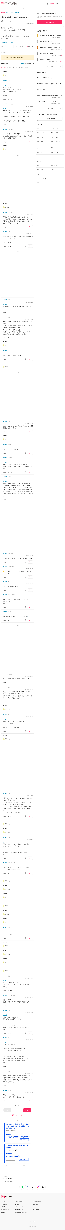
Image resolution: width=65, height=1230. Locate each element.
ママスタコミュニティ (37, 1206)
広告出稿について (5, 1209)
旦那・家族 (40, 137)
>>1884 (5, 842)
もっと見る (50, 67)
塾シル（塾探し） (37, 1209)
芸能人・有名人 (55, 133)
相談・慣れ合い (55, 152)
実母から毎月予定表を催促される (14, 12)
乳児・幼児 (40, 170)
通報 (2, 46)
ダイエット (40, 148)
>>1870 (5, 932)
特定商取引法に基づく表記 (21, 1212)
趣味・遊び (40, 152)
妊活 (38, 165)
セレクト (39, 183)
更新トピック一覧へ (17, 1115)
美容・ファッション (55, 142)
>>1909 (5, 85)
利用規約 (17, 1204)
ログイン (57, 3)
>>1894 (5, 481)
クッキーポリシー (19, 1209)
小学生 (52, 170)
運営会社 (3, 1212)
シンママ (53, 174)
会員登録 (52, 3)
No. (5, 80)
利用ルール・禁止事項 (7, 1178)
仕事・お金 (54, 148)
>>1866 (5, 981)
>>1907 (5, 304)
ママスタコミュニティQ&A (8, 1181)
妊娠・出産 (54, 165)
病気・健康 (40, 141)
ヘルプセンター (4, 1204)
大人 (38, 157)
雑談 (12, 42)
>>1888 (5, 462)
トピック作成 (50, 22)
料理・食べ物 (54, 137)
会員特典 (3, 1206)
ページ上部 (32, 1221)
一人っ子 (5, 42)
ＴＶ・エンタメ (41, 133)
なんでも (39, 128)
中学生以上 (40, 174)
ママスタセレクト (37, 1204)
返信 (5, 99)
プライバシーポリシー (20, 1206)
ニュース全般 (54, 128)
